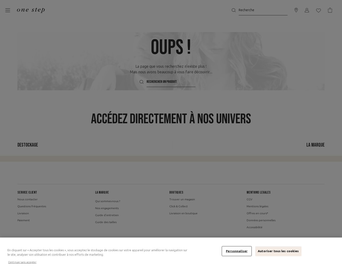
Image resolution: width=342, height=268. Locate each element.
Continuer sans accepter (22, 262)
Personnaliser (237, 251)
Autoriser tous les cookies (278, 251)
